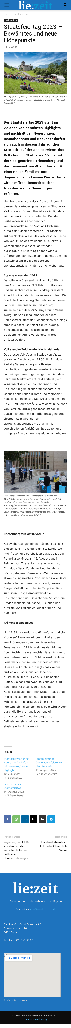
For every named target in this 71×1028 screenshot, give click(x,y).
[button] (6, 5)
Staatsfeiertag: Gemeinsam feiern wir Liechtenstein (49, 762)
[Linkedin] (25, 819)
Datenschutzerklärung (35, 1019)
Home (7, 14)
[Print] (42, 819)
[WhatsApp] (16, 819)
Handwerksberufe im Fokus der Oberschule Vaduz (53, 846)
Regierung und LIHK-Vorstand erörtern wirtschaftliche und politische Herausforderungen (16, 850)
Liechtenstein (21, 14)
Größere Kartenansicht (15, 999)
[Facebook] (7, 819)
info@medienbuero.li (42, 909)
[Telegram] (51, 819)
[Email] (33, 819)
